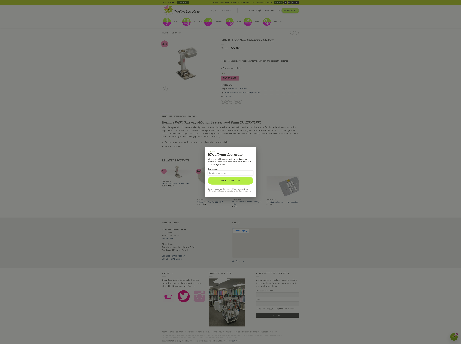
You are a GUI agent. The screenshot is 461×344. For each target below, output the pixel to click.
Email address (213, 169)
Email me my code (230, 180)
